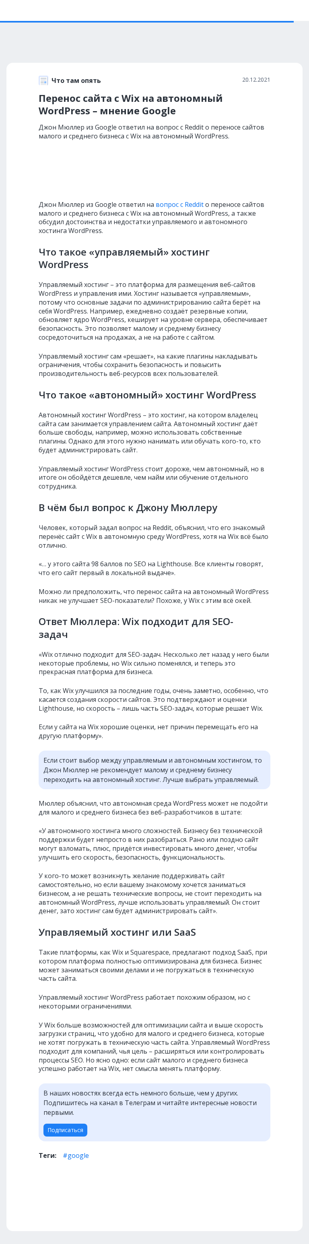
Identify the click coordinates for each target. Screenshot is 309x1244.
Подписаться (65, 1130)
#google (76, 1155)
